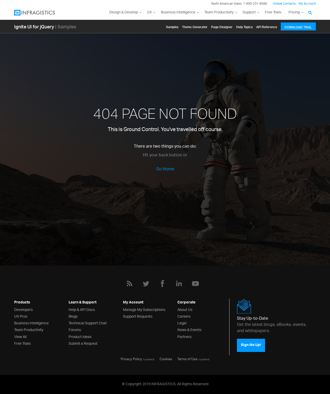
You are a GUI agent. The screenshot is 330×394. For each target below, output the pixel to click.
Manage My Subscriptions (144, 309)
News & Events (189, 329)
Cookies (166, 359)
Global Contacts (284, 3)
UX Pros (20, 316)
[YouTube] (195, 283)
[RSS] (129, 283)
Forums (75, 329)
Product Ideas (80, 336)
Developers (23, 309)
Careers (184, 316)
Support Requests (137, 316)
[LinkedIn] (179, 283)
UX (149, 13)
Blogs (73, 316)
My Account (307, 3)
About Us (184, 309)
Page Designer (222, 26)
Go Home (165, 169)
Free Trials (273, 13)
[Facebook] (162, 283)
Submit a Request (83, 343)
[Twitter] (146, 283)
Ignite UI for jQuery (34, 26)
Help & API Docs (82, 309)
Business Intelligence (178, 13)
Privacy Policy (131, 359)
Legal (181, 322)
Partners (184, 336)
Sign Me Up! (251, 345)
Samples (172, 26)
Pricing (294, 13)
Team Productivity (219, 13)
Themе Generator (195, 26)
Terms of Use (187, 359)
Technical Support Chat (88, 322)
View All (20, 336)
